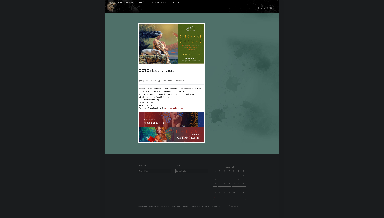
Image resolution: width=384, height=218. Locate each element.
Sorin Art (217, 206)
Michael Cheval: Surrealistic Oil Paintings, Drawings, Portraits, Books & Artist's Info (149, 2)
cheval (163, 80)
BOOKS (137, 8)
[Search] (167, 8)
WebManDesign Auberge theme (198, 206)
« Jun (215, 198)
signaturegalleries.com (174, 108)
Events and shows (177, 80)
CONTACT (159, 8)
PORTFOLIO (122, 8)
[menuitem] (122, 8)
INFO (130, 8)
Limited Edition (148, 8)
